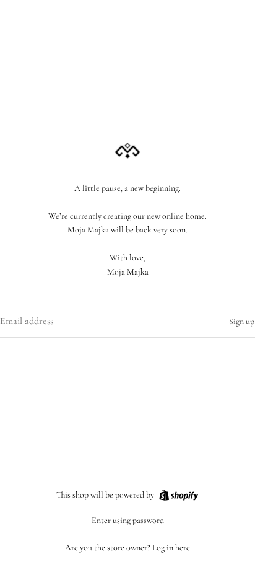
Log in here (171, 547)
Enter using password (128, 520)
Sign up (241, 321)
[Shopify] (178, 495)
